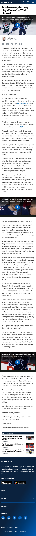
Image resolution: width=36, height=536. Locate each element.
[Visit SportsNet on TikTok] (25, 518)
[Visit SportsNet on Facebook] (14, 518)
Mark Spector (11, 38)
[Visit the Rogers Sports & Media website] (9, 527)
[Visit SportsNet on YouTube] (8, 518)
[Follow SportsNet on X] (3, 518)
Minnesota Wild (22, 103)
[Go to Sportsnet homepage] (7, 2)
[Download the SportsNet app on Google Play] (20, 483)
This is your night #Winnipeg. (20, 127)
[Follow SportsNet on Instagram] (20, 518)
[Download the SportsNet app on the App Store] (6, 483)
